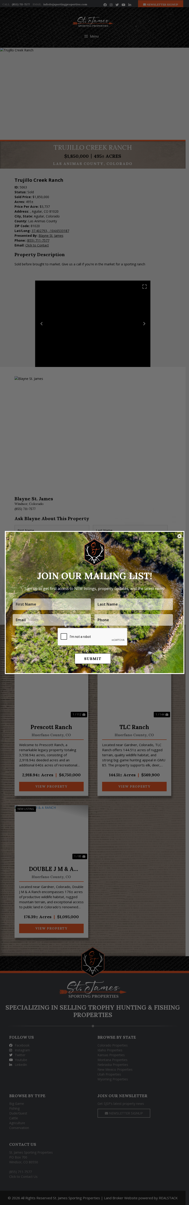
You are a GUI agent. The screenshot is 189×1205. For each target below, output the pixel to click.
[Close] (179, 536)
